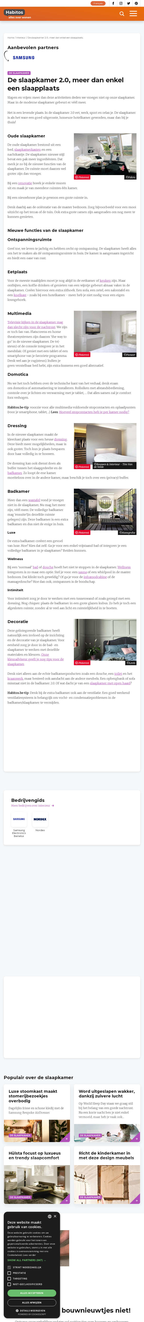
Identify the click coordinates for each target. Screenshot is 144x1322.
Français (98, 3)
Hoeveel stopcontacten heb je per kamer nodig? (94, 412)
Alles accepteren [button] (31, 1293)
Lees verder (29, 1255)
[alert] (32, 1265)
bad (35, 567)
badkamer (15, 473)
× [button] (54, 1216)
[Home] (17, 13)
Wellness (124, 567)
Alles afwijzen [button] (32, 1302)
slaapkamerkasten (27, 149)
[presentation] (37, 1175)
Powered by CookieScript (32, 1314)
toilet (118, 674)
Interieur (21, 37)
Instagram (121, 3)
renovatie (25, 183)
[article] (24, 59)
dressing (60, 439)
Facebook (113, 3)
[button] (32, 1260)
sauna (82, 572)
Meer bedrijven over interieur (30, 805)
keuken (105, 280)
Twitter (129, 3)
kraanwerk (15, 678)
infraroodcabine (95, 577)
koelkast (20, 295)
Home (11, 37)
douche (48, 567)
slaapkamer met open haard (110, 683)
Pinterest (136, 3)
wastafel (34, 500)
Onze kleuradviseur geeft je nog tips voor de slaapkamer (36, 659)
